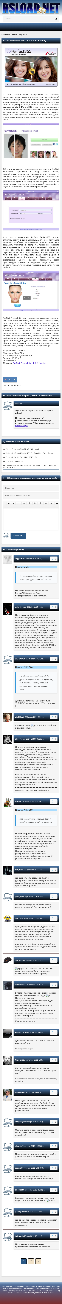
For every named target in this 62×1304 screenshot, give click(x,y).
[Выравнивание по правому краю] (40, 503)
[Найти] (56, 19)
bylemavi (19, 1236)
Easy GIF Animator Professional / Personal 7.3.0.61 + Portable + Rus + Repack (30, 466)
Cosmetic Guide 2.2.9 (14, 461)
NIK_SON (19, 870)
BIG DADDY (20, 659)
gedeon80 (19, 1168)
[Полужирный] (8, 503)
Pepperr (18, 559)
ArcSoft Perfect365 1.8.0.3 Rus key (29, 363)
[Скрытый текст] (51, 503)
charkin (18, 1146)
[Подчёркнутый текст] (18, 503)
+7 (10, 379)
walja (17, 607)
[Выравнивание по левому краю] (29, 503)
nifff (16, 918)
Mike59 (18, 802)
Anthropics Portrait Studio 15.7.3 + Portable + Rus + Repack (30, 453)
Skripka (18, 1122)
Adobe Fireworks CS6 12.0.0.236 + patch (22, 449)
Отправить (18, 536)
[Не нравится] (5, 379)
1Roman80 (19, 1190)
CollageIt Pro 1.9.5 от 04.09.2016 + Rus (22, 457)
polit (17, 897)
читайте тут (21, 425)
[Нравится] (14, 379)
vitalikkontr (20, 717)
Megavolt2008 (21, 1092)
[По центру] (34, 503)
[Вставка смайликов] (45, 503)
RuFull (17, 1032)
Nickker (18, 1060)
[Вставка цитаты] (56, 503)
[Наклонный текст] (13, 503)
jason (17, 1212)
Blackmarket (20, 985)
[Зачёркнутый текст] (23, 503)
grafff (17, 960)
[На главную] (31, 7)
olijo (17, 739)
